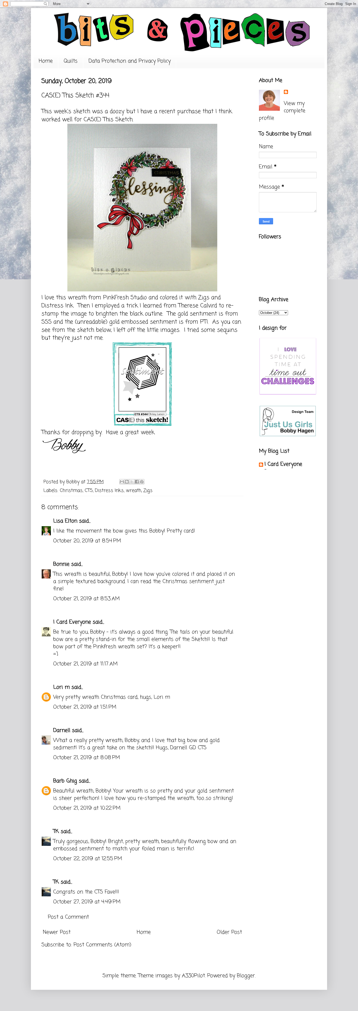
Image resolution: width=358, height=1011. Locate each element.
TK (56, 831)
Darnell (61, 730)
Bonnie (61, 564)
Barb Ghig (65, 781)
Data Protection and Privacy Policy (130, 61)
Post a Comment (68, 917)
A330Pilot (193, 976)
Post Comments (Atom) (102, 945)
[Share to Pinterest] (141, 481)
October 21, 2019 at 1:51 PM (84, 707)
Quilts (71, 61)
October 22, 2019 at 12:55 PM (87, 859)
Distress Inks (109, 490)
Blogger (246, 976)
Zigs (148, 490)
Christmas (71, 490)
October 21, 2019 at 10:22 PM (87, 808)
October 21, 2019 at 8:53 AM (86, 599)
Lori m (61, 687)
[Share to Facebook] (136, 481)
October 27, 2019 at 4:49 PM (87, 902)
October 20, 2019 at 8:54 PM (87, 541)
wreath (133, 490)
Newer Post (56, 932)
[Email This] (121, 481)
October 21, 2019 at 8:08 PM (86, 758)
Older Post (229, 932)
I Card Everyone (72, 622)
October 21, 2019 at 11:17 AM (85, 664)
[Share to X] (131, 481)
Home (46, 61)
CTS (89, 490)
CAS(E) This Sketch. (108, 119)
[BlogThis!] (126, 481)
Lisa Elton (65, 521)
